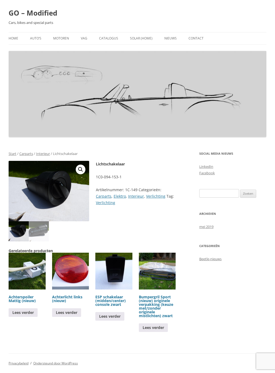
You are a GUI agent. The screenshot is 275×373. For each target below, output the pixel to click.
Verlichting (155, 196)
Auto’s (35, 38)
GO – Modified (33, 13)
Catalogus (108, 38)
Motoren (61, 38)
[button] (80, 169)
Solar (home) (141, 38)
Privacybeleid (18, 363)
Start (12, 153)
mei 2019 (206, 226)
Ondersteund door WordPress (55, 363)
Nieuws (170, 38)
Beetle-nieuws (210, 258)
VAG (84, 38)
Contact (196, 38)
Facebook (207, 173)
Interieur (43, 153)
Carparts (26, 153)
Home (13, 38)
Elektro (120, 196)
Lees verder (23, 312)
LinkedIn (206, 166)
